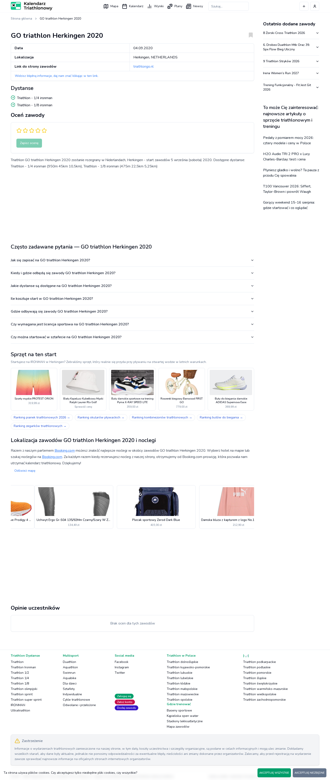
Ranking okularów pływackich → (101, 417)
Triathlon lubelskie (180, 678)
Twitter (120, 673)
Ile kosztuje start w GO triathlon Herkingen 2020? (52, 298)
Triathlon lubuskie (179, 673)
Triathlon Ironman (23, 667)
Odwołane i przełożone (79, 705)
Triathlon (17, 662)
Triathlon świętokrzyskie (260, 683)
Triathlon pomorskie (257, 673)
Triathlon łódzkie (178, 683)
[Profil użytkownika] (314, 6)
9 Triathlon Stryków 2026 (281, 61)
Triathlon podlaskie (257, 667)
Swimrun (69, 673)
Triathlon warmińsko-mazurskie (265, 689)
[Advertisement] (132, 204)
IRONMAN (18, 705)
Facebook (121, 662)
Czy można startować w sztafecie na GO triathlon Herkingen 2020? (66, 337)
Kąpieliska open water (182, 716)
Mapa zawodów (178, 726)
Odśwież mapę (24, 471)
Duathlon (69, 662)
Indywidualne (72, 694)
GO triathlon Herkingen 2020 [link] (60, 18)
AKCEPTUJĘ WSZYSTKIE (274, 773)
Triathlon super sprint (26, 700)
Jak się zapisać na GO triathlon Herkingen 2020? (50, 260)
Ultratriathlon (20, 710)
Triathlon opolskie (179, 700)
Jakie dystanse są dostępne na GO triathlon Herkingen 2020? (61, 285)
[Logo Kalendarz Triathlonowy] (31, 6)
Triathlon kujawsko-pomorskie (188, 667)
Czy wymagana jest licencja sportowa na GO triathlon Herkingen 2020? (70, 324)
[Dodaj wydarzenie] (303, 6)
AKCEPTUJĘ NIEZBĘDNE (310, 773)
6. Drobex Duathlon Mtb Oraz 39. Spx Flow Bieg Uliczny (286, 47)
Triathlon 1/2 (20, 673)
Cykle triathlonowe (76, 700)
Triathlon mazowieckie (183, 694)
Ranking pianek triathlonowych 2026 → (42, 417)
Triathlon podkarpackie (259, 662)
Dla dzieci (70, 683)
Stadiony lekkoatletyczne (185, 721)
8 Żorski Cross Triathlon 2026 (284, 33)
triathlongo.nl (143, 66)
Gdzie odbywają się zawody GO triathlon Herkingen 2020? (59, 311)
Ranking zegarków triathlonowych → (40, 426)
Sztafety (69, 689)
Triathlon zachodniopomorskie (264, 700)
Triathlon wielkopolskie (259, 694)
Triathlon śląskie (254, 678)
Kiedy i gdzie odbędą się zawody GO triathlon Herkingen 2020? (63, 273)
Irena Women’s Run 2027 (281, 73)
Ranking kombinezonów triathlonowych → (162, 417)
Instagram (122, 667)
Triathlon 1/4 (20, 678)
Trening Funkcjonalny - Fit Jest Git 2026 (287, 87)
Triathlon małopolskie (182, 689)
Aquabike (69, 678)
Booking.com (65, 450)
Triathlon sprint (22, 694)
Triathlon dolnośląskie (182, 662)
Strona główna (21, 18)
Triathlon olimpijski (24, 689)
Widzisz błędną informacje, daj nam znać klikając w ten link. (56, 76)
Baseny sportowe (179, 710)
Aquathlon (70, 667)
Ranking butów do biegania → (221, 417)
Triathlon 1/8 (20, 683)
